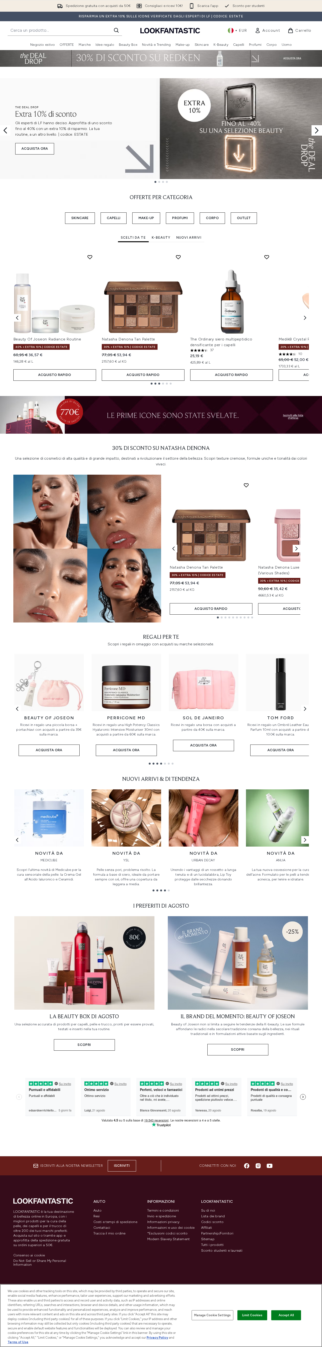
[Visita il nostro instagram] (258, 1166)
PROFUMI (180, 218)
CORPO (212, 218)
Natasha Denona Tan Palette (128, 339)
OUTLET (244, 218)
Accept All (286, 1315)
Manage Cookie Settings (212, 1315)
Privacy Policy (157, 1337)
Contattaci (101, 1228)
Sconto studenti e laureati (222, 1251)
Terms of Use (18, 1342)
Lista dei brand (213, 1216)
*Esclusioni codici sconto (167, 1233)
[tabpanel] (161, 318)
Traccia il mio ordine (109, 1233)
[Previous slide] (5, 130)
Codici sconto (212, 1222)
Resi (96, 1216)
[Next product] (296, 548)
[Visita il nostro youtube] (269, 1166)
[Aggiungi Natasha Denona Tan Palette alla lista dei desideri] (178, 257)
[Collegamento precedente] (17, 709)
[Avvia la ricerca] (116, 30)
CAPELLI (113, 218)
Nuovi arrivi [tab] (188, 238)
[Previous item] (17, 318)
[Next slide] (317, 130)
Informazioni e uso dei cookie (171, 1228)
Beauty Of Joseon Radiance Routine (47, 339)
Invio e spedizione (161, 1216)
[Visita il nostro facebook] (246, 1166)
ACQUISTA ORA (34, 149)
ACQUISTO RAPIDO (54, 375)
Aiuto (97, 1210)
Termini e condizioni (163, 1210)
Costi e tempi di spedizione (115, 1222)
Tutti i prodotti (212, 1245)
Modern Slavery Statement (168, 1239)
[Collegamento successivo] (305, 709)
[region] (161, 1315)
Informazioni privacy (163, 1222)
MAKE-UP (146, 218)
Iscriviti (122, 1166)
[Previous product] (173, 548)
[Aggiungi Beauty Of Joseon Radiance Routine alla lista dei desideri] (90, 257)
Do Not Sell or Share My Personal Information (39, 1263)
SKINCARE (80, 218)
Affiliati (206, 1228)
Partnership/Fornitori (217, 1233)
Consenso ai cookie (29, 1255)
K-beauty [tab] (161, 238)
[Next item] (305, 318)
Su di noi (208, 1210)
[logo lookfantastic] (170, 30)
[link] (267, 30)
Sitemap (208, 1239)
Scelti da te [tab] (133, 238)
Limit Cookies (252, 1315)
